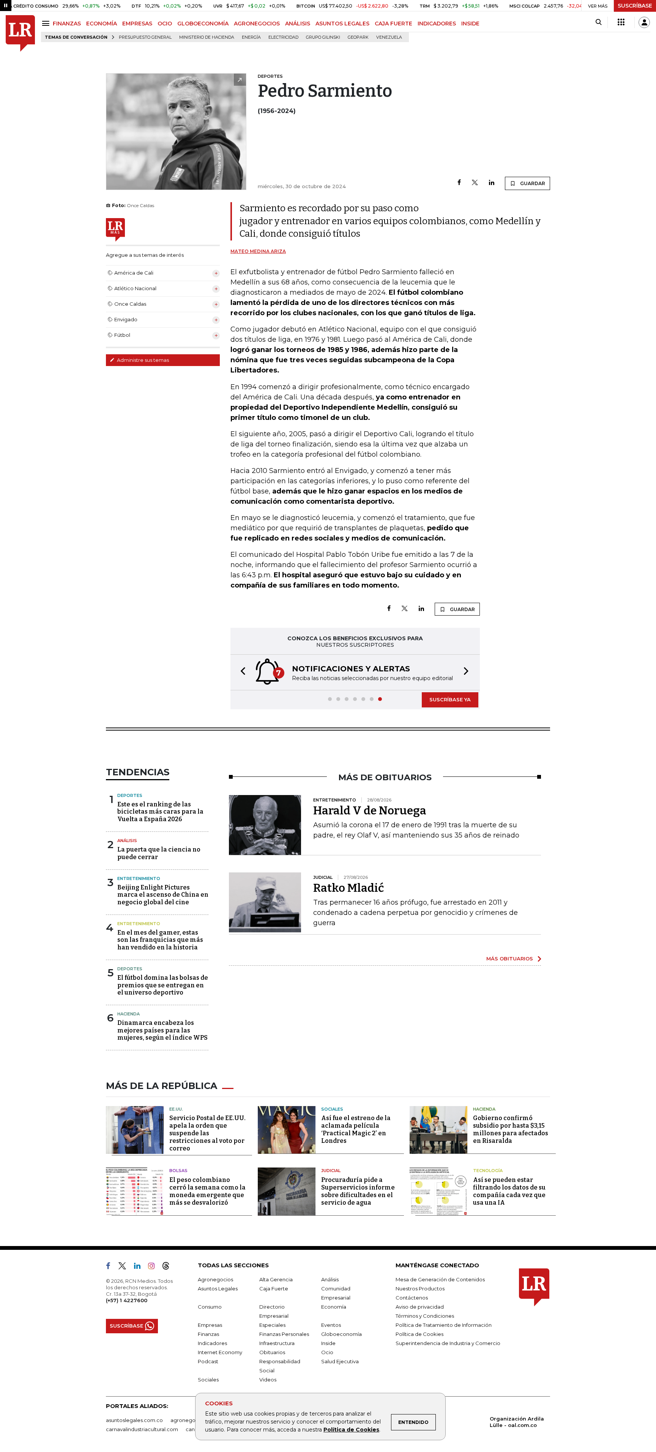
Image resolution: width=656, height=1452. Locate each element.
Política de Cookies (351, 1429)
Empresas (210, 1325)
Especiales (272, 1325)
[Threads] (169, 1267)
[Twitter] (475, 183)
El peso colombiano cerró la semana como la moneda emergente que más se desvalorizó (207, 1191)
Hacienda (128, 1014)
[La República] (20, 33)
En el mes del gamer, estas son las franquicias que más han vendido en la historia (160, 940)
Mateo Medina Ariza (258, 251)
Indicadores (212, 1343)
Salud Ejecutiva (340, 1361)
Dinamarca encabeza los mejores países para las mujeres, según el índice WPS (162, 1030)
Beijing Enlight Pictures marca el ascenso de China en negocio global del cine (162, 894)
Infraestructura (277, 1343)
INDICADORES (437, 23)
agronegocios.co (191, 1420)
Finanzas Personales (284, 1334)
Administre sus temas (142, 360)
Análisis (127, 840)
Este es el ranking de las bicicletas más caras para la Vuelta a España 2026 (160, 811)
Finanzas (208, 1334)
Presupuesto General (145, 37)
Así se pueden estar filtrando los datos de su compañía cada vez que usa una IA (509, 1191)
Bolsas (178, 1170)
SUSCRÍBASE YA (450, 699)
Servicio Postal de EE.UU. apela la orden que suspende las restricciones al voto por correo (207, 1133)
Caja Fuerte (273, 1288)
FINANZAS (67, 23)
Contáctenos (412, 1298)
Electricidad (283, 37)
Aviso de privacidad (420, 1307)
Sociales (332, 1109)
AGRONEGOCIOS (257, 23)
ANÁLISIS (297, 23)
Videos (267, 1380)
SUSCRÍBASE (635, 5)
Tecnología (488, 1170)
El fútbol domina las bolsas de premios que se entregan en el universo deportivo (162, 985)
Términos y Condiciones (425, 1316)
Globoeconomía (341, 1334)
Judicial (331, 1170)
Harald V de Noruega (369, 810)
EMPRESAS (137, 23)
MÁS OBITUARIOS (509, 958)
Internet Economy (220, 1352)
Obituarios (272, 1352)
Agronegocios (215, 1279)
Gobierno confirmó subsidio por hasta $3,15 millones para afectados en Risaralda (510, 1129)
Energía (251, 37)
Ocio (327, 1352)
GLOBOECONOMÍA (203, 23)
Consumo (210, 1307)
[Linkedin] (491, 183)
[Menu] (47, 23)
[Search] (598, 22)
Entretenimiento (138, 878)
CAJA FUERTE (393, 23)
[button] (240, 672)
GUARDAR (532, 183)
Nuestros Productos (420, 1288)
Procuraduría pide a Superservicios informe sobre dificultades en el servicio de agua (358, 1191)
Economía (333, 1307)
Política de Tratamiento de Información (444, 1325)
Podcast (208, 1361)
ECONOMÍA (101, 23)
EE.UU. (176, 1109)
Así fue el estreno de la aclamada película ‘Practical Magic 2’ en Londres (356, 1129)
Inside (328, 1343)
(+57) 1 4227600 (126, 1300)
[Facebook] (459, 183)
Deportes (129, 795)
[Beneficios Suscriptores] (621, 22)
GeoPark (358, 37)
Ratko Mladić (348, 888)
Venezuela (389, 37)
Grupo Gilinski (323, 37)
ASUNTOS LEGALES (342, 23)
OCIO (165, 23)
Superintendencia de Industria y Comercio (448, 1343)
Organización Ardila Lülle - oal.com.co (517, 1422)
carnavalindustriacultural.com (142, 1429)
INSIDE (470, 23)
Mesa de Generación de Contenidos (440, 1279)
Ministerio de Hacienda (206, 37)
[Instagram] (154, 1267)
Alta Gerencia (276, 1279)
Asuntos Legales (218, 1288)
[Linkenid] (140, 1267)
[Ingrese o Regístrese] (644, 22)
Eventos (331, 1325)
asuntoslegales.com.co (134, 1420)
